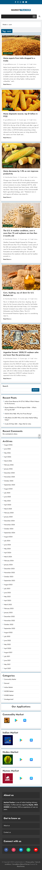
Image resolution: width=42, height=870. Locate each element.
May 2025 (7, 501)
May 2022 (7, 644)
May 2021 (7, 664)
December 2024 (9, 521)
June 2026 (7, 449)
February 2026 (9, 465)
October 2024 (8, 529)
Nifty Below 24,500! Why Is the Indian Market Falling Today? (21, 419)
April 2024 (7, 553)
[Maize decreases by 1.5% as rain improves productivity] (21, 155)
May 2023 (7, 596)
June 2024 (7, 545)
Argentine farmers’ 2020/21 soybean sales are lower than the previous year (20, 353)
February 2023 (8, 608)
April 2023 (7, 600)
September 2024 (9, 533)
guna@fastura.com (10, 64)
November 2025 (9, 477)
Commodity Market (10, 679)
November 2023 (9, 572)
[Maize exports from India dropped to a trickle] (21, 45)
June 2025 (7, 497)
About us (7, 825)
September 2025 (9, 485)
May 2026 (7, 453)
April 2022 (7, 648)
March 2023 (8, 604)
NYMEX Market (8, 695)
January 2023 (8, 612)
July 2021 (7, 656)
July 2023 (7, 588)
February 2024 (9, 561)
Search (5, 386)
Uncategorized (8, 699)
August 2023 (8, 585)
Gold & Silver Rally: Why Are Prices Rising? (18, 414)
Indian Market (8, 687)
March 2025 (8, 509)
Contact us (7, 832)
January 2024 (8, 565)
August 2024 (8, 537)
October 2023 (8, 577)
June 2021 (7, 660)
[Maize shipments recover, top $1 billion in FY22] (21, 100)
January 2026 (8, 469)
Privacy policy (30, 862)
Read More (6, 84)
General (6, 683)
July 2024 (7, 541)
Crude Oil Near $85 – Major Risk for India (18, 424)
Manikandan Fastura (11, 177)
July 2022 (7, 636)
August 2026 (8, 445)
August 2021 (8, 652)
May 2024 (7, 549)
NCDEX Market (8, 53)
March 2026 (8, 461)
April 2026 (7, 457)
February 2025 (8, 513)
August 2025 (8, 489)
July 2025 (7, 493)
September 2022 (9, 628)
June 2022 (7, 640)
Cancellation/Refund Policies (21, 864)
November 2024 (9, 525)
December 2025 (9, 473)
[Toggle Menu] (34, 16)
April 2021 (7, 668)
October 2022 (8, 624)
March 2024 (8, 557)
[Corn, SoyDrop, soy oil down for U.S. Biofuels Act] (21, 277)
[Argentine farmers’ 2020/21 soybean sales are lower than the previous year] (21, 336)
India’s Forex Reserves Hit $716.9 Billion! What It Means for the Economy (22, 402)
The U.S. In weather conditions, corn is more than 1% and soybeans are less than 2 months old (20, 233)
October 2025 (8, 481)
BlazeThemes (21, 866)
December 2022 (9, 616)
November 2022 (9, 620)
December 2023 (9, 569)
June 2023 (7, 593)
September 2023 (9, 580)
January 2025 (8, 517)
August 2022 (8, 632)
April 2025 (7, 505)
